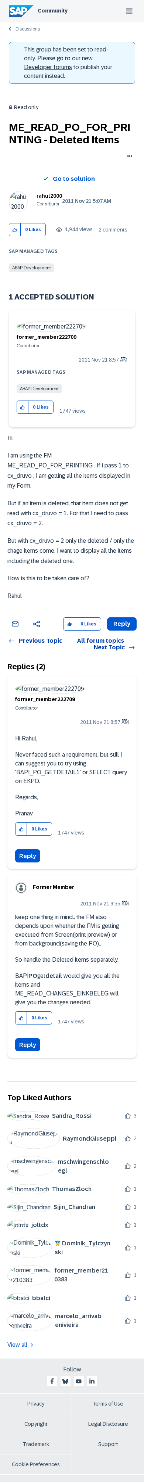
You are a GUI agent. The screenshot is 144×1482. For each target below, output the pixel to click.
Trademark (36, 1444)
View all (17, 1345)
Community (53, 11)
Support (108, 1444)
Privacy (35, 1404)
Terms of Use (108, 1404)
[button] (15, 229)
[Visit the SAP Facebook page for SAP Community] (52, 1381)
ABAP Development (31, 267)
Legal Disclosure (108, 1424)
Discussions (28, 29)
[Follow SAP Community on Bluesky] (65, 1381)
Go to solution (74, 179)
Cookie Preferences (36, 1464)
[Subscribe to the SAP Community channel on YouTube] (79, 1381)
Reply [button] (121, 624)
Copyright (36, 1424)
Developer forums (48, 67)
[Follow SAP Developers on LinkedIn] (92, 1381)
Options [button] (128, 157)
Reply (27, 856)
